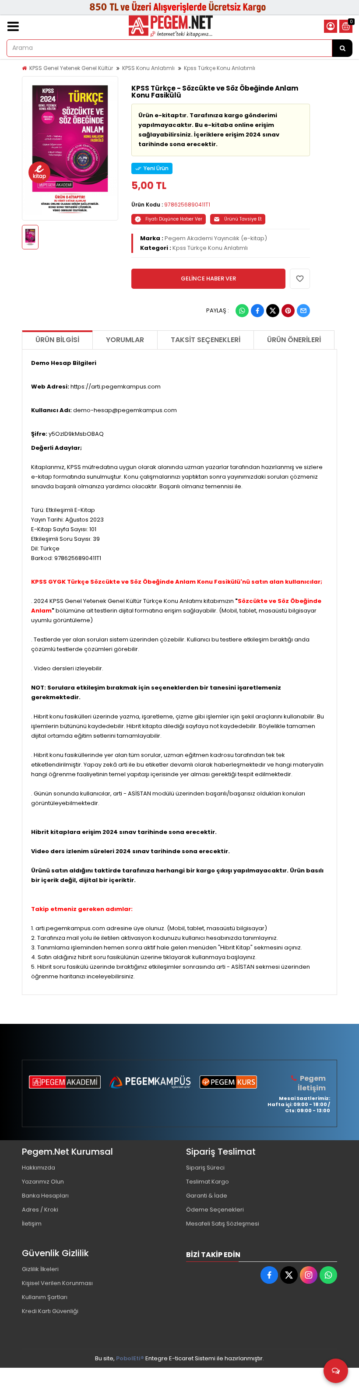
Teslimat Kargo (207, 1181)
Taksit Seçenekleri (205, 340)
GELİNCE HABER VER (208, 278)
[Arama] (342, 48)
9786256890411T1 (187, 204)
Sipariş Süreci (205, 1167)
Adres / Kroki (40, 1209)
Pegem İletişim (312, 1083)
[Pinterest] (288, 310)
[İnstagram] (308, 1275)
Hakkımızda (38, 1167)
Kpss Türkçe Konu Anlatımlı (219, 68)
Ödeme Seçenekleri (215, 1209)
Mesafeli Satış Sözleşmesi (222, 1223)
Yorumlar (125, 340)
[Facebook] (257, 310)
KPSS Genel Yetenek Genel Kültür (71, 68)
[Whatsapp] (242, 310)
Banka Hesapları (45, 1195)
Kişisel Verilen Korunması (57, 1283)
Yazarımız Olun (43, 1181)
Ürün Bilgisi (57, 340)
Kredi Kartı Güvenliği (50, 1311)
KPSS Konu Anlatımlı (148, 68)
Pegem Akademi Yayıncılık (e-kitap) (216, 238)
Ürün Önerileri (294, 340)
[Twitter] (272, 310)
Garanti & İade (206, 1195)
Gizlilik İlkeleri (40, 1269)
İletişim (32, 1223)
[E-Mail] (303, 310)
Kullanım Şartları (44, 1297)
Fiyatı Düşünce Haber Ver (173, 219)
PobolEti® (130, 1358)
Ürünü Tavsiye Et (243, 219)
